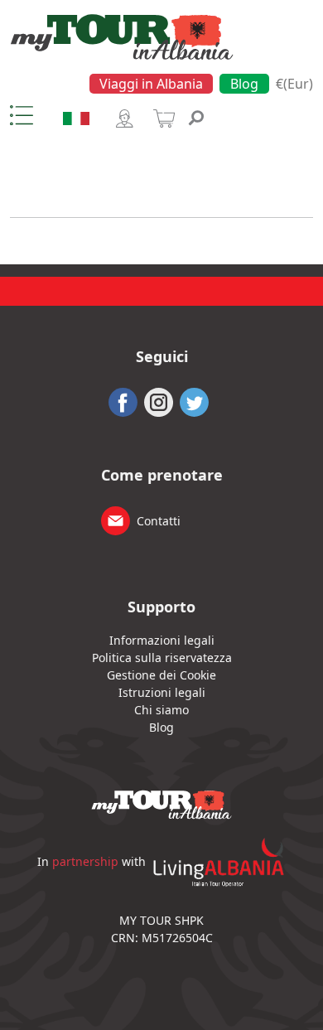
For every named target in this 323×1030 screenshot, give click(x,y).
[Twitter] (194, 400)
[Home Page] (122, 36)
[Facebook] (122, 400)
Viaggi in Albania (151, 84)
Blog (244, 84)
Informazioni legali (162, 640)
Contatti (159, 521)
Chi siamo (161, 710)
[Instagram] (158, 400)
